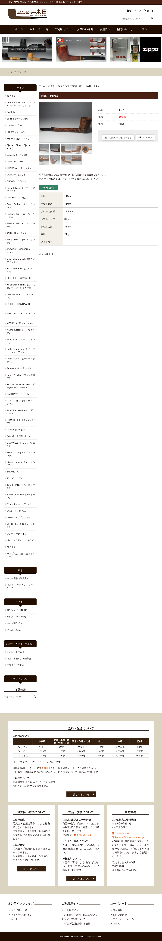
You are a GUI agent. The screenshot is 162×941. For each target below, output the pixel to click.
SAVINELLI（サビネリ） (19, 436)
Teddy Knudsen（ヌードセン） (21, 496)
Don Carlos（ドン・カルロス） (21, 206)
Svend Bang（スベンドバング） (21, 454)
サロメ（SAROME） (17, 616)
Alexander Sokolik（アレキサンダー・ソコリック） (21, 104)
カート (14, 919)
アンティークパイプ (17, 533)
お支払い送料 (85, 29)
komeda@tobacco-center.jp (129, 837)
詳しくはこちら (81, 794)
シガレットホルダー (17, 651)
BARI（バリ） (14, 111)
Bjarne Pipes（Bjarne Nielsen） (21, 147)
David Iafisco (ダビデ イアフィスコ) (21, 189)
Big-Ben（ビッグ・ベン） (19, 138)
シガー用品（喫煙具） (18, 578)
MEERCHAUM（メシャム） (20, 323)
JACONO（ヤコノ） (17, 232)
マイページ (147, 137)
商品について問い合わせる (119, 137)
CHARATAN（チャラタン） (20, 167)
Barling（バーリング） (18, 118)
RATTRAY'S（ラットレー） (20, 393)
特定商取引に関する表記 (77, 923)
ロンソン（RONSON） (18, 609)
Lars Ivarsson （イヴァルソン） (21, 296)
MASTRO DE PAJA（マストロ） (21, 315)
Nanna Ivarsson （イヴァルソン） (21, 331)
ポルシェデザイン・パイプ (20, 540)
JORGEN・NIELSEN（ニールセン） (21, 251)
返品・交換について (75, 919)
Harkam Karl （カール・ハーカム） (21, 215)
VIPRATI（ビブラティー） (20, 517)
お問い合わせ (125, 29)
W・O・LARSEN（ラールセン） (21, 525)
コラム (143, 29)
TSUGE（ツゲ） (15, 478)
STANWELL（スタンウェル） (21, 444)
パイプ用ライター (16, 623)
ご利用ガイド (63, 29)
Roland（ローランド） (18, 429)
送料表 (44, 768)
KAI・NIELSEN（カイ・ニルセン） (21, 270)
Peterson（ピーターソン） (20, 368)
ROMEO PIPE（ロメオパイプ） (21, 421)
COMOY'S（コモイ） (17, 174)
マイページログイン (21, 914)
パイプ (51, 85)
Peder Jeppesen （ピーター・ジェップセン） (21, 350)
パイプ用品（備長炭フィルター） (21, 555)
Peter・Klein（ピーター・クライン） (21, 360)
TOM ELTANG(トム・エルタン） (21, 486)
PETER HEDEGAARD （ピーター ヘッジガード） (21, 386)
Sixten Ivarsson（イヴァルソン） (21, 463)
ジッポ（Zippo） (15, 629)
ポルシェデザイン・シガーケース (21, 586)
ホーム (19, 29)
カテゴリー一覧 (38, 29)
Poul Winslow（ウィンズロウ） (21, 376)
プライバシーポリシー (125, 919)
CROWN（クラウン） (18, 181)
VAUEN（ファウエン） (18, 510)
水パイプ (11, 546)
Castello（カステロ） (17, 154)
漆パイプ (11, 95)
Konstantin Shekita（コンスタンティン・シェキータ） (21, 286)
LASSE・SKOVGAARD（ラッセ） (21, 305)
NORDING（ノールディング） (21, 341)
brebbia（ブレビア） (17, 125)
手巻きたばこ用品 (16, 664)
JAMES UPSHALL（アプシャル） (21, 225)
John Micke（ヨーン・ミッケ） (21, 241)
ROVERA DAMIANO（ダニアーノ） (21, 412)
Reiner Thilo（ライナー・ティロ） (21, 402)
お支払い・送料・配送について (80, 914)
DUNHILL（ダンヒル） (18, 197)
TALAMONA (13, 471)
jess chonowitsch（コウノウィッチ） (21, 260)
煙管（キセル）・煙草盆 (19, 658)
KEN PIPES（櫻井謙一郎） (70, 85)
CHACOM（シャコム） (18, 161)
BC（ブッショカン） (17, 131)
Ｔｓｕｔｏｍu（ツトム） (19, 504)
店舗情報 (105, 29)
